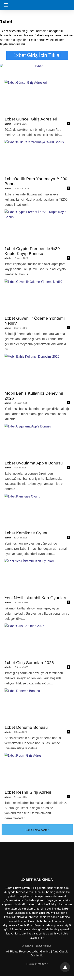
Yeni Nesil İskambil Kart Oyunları (35, 597)
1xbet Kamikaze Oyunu (27, 533)
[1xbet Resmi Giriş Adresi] (37, 770)
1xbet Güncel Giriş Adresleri (31, 119)
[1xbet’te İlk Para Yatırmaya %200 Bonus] (37, 157)
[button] (5, 5)
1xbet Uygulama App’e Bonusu (34, 463)
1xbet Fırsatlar (43, 945)
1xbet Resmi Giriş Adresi (28, 792)
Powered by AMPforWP (37, 964)
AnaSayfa (27, 945)
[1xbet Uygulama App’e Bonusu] (37, 441)
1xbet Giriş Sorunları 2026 (29, 662)
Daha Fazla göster (37, 829)
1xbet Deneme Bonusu (26, 727)
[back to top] (65, 967)
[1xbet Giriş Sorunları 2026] (37, 641)
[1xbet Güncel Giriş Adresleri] (37, 98)
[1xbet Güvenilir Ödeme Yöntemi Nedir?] (37, 297)
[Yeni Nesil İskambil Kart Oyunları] (37, 576)
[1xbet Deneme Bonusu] (37, 706)
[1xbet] (38, 3)
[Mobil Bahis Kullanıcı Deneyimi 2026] (37, 371)
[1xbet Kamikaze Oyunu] (37, 511)
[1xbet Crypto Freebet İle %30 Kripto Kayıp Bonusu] (37, 227)
